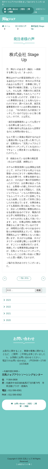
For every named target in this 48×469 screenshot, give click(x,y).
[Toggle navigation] (42, 18)
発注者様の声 (20, 26)
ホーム (7, 26)
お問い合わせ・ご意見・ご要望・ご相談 (17, 10)
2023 (8, 300)
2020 (8, 320)
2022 (8, 307)
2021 (8, 313)
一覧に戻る (24, 278)
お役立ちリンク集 (24, 464)
